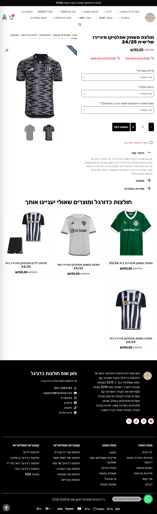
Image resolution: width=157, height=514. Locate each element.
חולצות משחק (91, 11)
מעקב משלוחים (39, 17)
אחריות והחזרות (134, 189)
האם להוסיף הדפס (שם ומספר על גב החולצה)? (126, 103)
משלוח (140, 181)
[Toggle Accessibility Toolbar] (6, 508)
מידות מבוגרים (145, 70)
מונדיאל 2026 (68, 11)
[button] (117, 152)
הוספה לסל (121, 127)
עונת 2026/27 (45, 11)
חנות (75, 35)
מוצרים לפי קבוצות (129, 11)
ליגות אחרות (45, 35)
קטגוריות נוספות (63, 17)
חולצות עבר (27, 11)
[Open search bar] (79, 24)
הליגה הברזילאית (29, 35)
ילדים (109, 11)
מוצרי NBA (85, 17)
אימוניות (125, 17)
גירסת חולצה (146, 87)
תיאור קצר (137, 153)
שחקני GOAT (106, 17)
